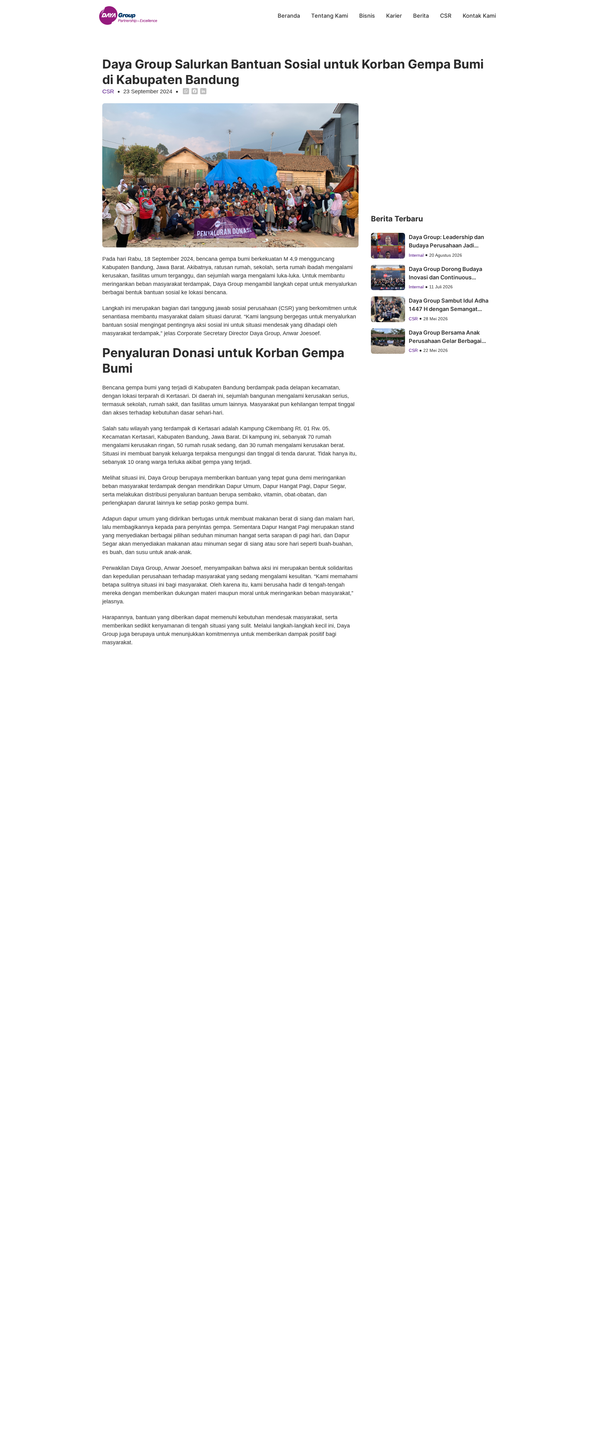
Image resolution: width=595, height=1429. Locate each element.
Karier (394, 15)
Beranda (289, 15)
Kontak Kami (479, 15)
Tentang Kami (329, 15)
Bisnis (367, 15)
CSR (446, 15)
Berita (421, 15)
